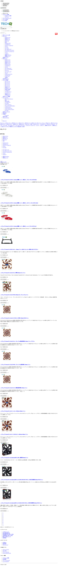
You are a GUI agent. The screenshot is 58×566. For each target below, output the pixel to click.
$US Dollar (5, 5)
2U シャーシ (7, 82)
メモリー (7, 53)
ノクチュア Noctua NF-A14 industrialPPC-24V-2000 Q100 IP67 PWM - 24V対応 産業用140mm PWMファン (21, 479)
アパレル (7, 115)
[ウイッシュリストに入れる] (7, 257)
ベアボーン (7, 90)
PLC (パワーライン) (9, 98)
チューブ (7, 70)
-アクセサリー (42, 124)
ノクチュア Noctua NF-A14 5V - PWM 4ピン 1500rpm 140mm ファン (14, 434)
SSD (6, 42)
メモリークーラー (8, 74)
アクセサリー (7, 44)
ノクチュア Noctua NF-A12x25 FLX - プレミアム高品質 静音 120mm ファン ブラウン (17, 341)
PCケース (7, 40)
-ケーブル (4, 125)
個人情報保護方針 (6, 533)
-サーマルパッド (11, 125)
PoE (6, 100)
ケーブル (7, 47)
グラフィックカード (9, 45)
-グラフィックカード (50, 124)
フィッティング (8, 71)
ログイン (7, 16)
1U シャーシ (7, 81)
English (8, 11)
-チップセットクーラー (20, 125)
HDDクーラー (8, 62)
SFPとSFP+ (7, 101)
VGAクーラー (8, 43)
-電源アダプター (47, 125)
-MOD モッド (21, 124)
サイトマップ (5, 544)
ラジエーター (7, 75)
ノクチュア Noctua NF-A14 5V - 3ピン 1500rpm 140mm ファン (12, 411)
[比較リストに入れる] (8, 257)
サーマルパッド (8, 49)
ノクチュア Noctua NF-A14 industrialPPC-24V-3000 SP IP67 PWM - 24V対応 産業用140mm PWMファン (21, 502)
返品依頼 (4, 543)
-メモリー (41, 125)
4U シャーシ (7, 84)
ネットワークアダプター (10, 105)
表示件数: (2, 164)
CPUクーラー (7, 37)
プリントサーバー (8, 108)
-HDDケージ (15, 124)
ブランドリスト (6, 117)
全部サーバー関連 (6, 96)
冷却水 (6, 77)
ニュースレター (6, 561)
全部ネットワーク (6, 111)
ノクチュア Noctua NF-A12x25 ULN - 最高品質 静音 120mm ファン (13, 387)
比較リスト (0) (3, 161)
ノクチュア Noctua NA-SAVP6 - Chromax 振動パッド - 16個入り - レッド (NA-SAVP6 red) (18, 226)
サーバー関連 (5, 80)
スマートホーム (8, 104)
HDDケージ (7, 38)
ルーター (7, 110)
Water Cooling (7, 89)
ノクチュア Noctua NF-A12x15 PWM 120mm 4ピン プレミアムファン (14, 294)
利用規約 (4, 537)
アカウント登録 (8, 15)
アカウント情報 (6, 557)
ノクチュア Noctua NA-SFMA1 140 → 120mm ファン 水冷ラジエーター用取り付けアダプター (19, 249)
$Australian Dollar (6, 3)
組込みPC (20, 126)
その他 (4, 114)
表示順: (1, 163)
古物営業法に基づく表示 (8, 535)
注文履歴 (4, 559)
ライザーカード (8, 91)
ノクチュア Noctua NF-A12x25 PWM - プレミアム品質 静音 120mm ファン (15, 364)
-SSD (31, 124)
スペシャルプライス (7, 553)
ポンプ (6, 72)
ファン (6, 52)
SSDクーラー (7, 63)
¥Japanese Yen (5, 4)
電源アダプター (8, 55)
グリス (6, 46)
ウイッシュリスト (6, 560)
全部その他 (5, 116)
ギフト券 (4, 550)
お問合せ (4, 542)
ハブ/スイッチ (8, 107)
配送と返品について (7, 536)
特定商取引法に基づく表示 (8, 534)
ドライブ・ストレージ (9, 51)
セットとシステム (8, 69)
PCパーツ (5, 36)
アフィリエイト (6, 551)
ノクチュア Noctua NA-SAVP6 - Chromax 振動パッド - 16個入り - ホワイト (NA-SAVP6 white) (19, 202)
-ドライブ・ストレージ (30, 125)
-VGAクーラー (35, 124)
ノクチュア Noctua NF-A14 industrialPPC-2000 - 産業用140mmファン (14, 457)
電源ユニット (7, 56)
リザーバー (7, 76)
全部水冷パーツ (6, 78)
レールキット (7, 92)
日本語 (7, 10)
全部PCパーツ (5, 57)
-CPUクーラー (9, 124)
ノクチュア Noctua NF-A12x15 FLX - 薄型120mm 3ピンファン (12, 272)
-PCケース (27, 124)
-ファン (37, 125)
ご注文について (6, 531)
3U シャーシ (7, 83)
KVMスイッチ (8, 88)
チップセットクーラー (9, 50)
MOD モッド (7, 39)
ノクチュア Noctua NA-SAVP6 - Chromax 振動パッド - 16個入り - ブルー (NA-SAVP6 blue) (18, 179)
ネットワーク (5, 97)
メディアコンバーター (9, 109)
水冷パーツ (5, 58)
